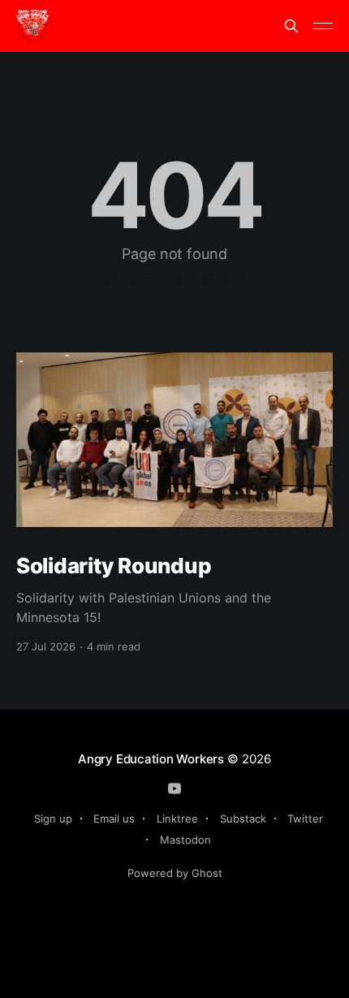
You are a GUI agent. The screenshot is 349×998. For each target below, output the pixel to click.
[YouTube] (174, 788)
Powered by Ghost (174, 872)
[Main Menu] (323, 26)
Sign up (53, 818)
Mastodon (185, 839)
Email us (114, 818)
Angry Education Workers (151, 759)
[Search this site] (291, 26)
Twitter (305, 818)
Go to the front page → (175, 278)
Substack (243, 818)
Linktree (177, 818)
